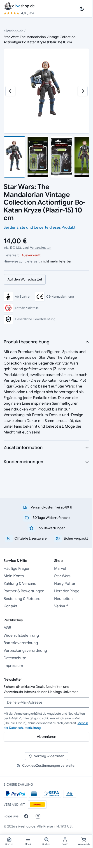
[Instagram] (38, 816)
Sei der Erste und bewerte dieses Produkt (39, 227)
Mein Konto (14, 576)
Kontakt (10, 606)
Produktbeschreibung (26, 342)
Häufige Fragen (17, 568)
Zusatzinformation (23, 447)
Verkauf (61, 606)
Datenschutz (15, 658)
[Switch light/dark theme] (82, 9)
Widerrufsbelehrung (21, 635)
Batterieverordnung (21, 643)
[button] (14, 157)
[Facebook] (26, 816)
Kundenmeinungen (23, 462)
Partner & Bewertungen (24, 591)
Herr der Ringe (66, 591)
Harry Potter (64, 583)
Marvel (60, 568)
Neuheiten (63, 598)
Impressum (13, 665)
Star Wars (62, 576)
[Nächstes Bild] (83, 91)
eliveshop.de (13, 31)
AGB (7, 627)
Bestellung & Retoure (22, 598)
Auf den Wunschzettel (24, 279)
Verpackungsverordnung (25, 650)
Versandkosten (40, 248)
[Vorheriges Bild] (10, 91)
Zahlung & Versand (20, 583)
